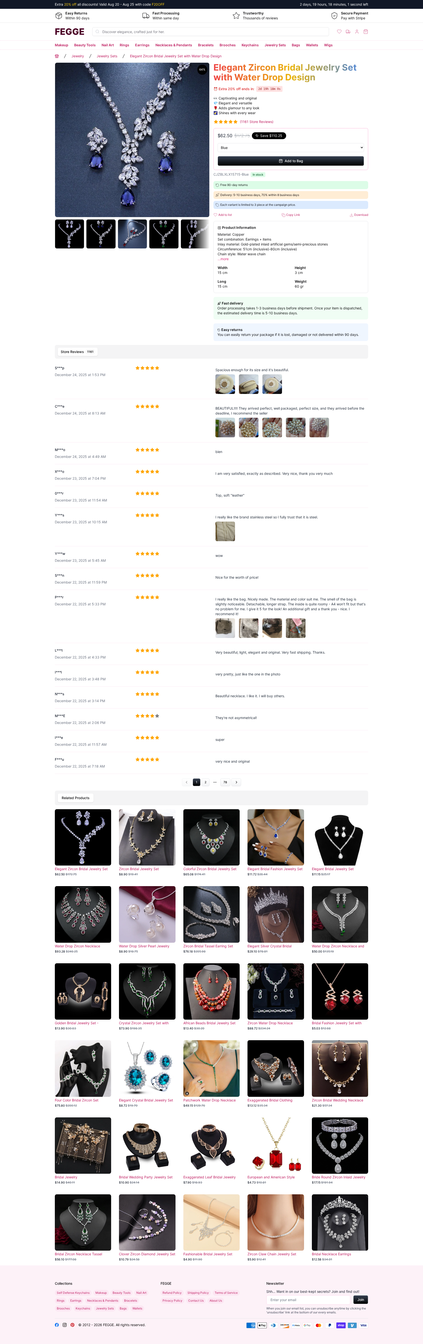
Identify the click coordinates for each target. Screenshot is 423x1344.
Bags (296, 45)
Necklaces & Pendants (173, 45)
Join (360, 1299)
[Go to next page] (236, 782)
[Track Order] (348, 31)
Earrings (142, 45)
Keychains (250, 45)
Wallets (312, 45)
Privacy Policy (172, 1300)
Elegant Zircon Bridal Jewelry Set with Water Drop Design (176, 56)
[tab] (78, 352)
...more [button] (223, 259)
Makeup (61, 45)
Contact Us (196, 1300)
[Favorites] (339, 31)
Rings (124, 45)
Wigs (328, 45)
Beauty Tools (85, 45)
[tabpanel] (211, 574)
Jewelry (77, 56)
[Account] (356, 31)
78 (225, 782)
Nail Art (108, 45)
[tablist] (211, 352)
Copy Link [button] (292, 215)
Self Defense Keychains (73, 1293)
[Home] (57, 56)
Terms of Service (226, 1293)
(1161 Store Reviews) (256, 122)
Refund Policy (172, 1293)
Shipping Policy (198, 1293)
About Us (216, 1300)
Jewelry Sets (275, 45)
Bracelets (206, 45)
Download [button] (360, 215)
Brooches (228, 45)
